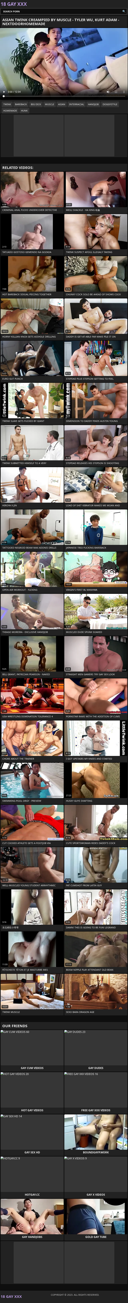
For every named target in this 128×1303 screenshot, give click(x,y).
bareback (21, 104)
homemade (10, 110)
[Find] (124, 11)
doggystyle (110, 104)
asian (61, 104)
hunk (24, 110)
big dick (36, 104)
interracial (76, 104)
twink (7, 104)
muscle (49, 104)
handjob (93, 104)
